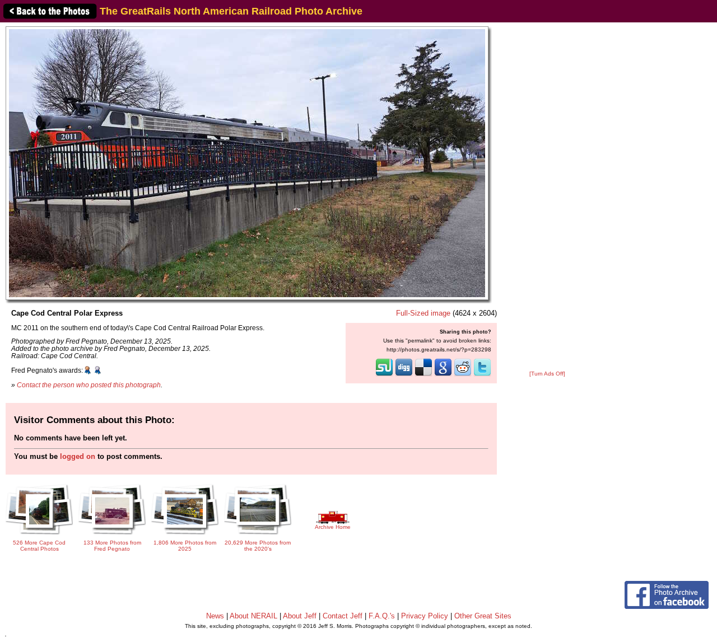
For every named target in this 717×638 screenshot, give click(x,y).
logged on (77, 456)
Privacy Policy (424, 616)
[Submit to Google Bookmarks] (443, 375)
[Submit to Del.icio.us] (423, 375)
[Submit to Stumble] (384, 375)
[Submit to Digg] (404, 375)
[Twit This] (482, 375)
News (215, 616)
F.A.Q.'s (382, 616)
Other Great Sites (482, 616)
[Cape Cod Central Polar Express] (247, 163)
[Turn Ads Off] (547, 373)
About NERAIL (253, 616)
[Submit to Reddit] (463, 375)
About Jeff (299, 616)
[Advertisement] (547, 197)
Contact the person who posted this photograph (89, 384)
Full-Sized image (423, 313)
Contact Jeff (342, 616)
